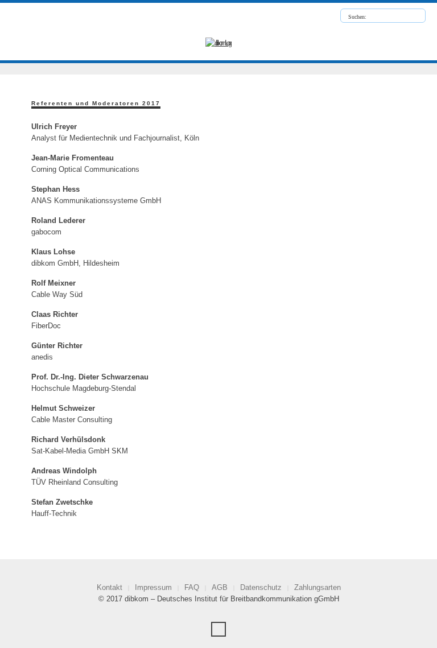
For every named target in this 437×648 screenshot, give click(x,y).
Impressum (153, 587)
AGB (220, 587)
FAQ (191, 587)
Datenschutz (261, 587)
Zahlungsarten (317, 587)
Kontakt (109, 587)
